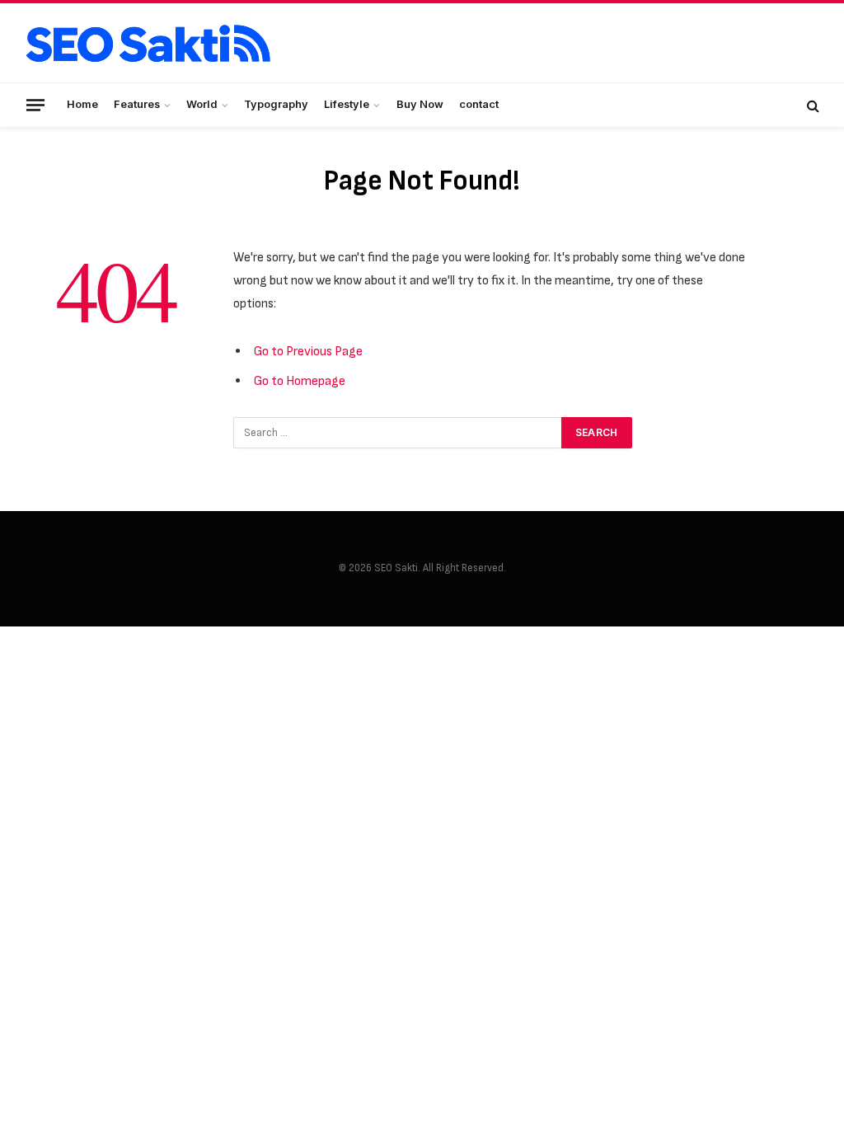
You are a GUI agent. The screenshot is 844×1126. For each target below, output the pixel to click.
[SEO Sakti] (148, 43)
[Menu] (35, 104)
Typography (276, 104)
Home (82, 104)
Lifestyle (346, 104)
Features (137, 104)
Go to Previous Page (308, 351)
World (202, 104)
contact (479, 104)
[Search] (811, 105)
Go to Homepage (299, 381)
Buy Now (419, 104)
